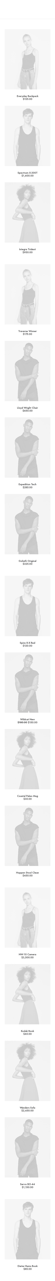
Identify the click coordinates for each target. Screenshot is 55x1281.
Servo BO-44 (27, 1185)
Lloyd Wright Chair (27, 409)
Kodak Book (27, 1032)
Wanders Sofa (27, 1109)
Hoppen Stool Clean (27, 874)
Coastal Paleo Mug (27, 797)
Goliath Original (27, 562)
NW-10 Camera (27, 956)
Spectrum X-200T (28, 174)
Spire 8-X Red (27, 644)
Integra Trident (27, 251)
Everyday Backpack (27, 97)
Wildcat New (27, 721)
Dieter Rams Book (28, 1267)
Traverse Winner (27, 332)
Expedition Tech (27, 486)
